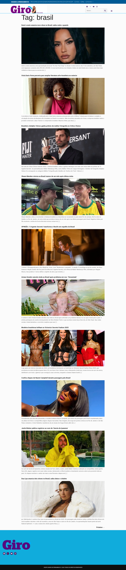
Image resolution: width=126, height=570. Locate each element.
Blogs (83, 1)
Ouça (91, 1)
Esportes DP (46, 1)
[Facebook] (87, 6)
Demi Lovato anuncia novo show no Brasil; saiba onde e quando (44, 25)
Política (36, 1)
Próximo (100, 527)
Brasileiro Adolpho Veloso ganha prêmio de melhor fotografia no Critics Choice (51, 126)
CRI (87, 1)
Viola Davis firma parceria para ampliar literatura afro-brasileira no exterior (49, 75)
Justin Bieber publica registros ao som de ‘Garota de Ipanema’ (44, 428)
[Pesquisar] (105, 10)
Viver (65, 1)
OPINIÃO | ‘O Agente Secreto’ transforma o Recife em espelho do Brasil (48, 227)
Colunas (77, 1)
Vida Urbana (60, 1)
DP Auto (68, 1)
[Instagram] (96, 6)
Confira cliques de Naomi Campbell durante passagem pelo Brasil (45, 378)
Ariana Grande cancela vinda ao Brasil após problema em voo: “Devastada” (49, 277)
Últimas (32, 1)
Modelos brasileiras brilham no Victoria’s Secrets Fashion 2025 (45, 327)
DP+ (72, 1)
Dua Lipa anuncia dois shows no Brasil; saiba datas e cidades (44, 479)
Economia (41, 1)
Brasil (51, 1)
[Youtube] (93, 6)
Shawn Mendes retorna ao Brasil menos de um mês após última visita (47, 176)
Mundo (55, 1)
